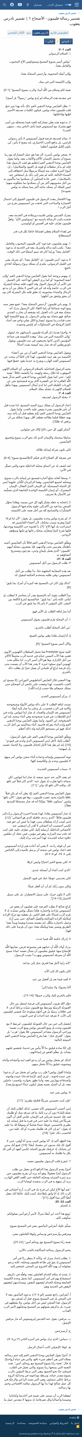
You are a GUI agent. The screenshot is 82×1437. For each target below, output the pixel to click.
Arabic (73, 1417)
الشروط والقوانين (59, 1423)
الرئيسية (10, 1423)
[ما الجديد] (27, 4)
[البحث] (4, 4)
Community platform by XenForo (49, 1433)
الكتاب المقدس (16, 32)
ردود (28, 32)
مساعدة (21, 1423)
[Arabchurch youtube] (20, 4)
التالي (50, 41)
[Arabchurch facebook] (12, 4)
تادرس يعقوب (40, 32)
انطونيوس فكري (59, 32)
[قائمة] (76, 5)
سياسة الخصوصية (37, 1423)
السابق (65, 41)
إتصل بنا (75, 1423)
